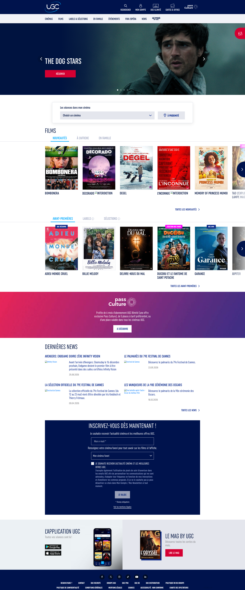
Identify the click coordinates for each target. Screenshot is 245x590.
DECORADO (88, 193)
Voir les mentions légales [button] (122, 507)
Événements (114, 19)
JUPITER (236, 274)
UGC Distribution (153, 583)
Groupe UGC (111, 583)
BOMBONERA (52, 193)
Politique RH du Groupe (175, 583)
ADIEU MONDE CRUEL (56, 274)
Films (60, 19)
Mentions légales (115, 587)
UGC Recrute (96, 583)
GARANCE (200, 274)
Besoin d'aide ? (66, 583)
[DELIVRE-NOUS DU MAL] (136, 248)
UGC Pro (125, 583)
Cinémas (49, 19)
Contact (81, 583)
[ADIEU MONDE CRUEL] (61, 248)
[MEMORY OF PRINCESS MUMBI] (211, 168)
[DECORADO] (99, 168)
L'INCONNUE (164, 193)
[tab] (60, 138)
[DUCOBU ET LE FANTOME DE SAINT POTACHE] (174, 248)
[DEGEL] (136, 168)
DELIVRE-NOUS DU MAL (132, 274)
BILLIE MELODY (90, 274)
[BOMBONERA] (61, 168)
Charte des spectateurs (179, 587)
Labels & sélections (78, 19)
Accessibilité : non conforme (152, 587)
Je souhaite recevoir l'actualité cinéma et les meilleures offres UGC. (122, 465)
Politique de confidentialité (68, 587)
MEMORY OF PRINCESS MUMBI (211, 193)
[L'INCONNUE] (174, 168)
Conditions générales (93, 587)
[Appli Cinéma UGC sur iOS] (53, 553)
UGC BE (137, 583)
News (144, 19)
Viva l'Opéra (130, 19)
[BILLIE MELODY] (99, 248)
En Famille (98, 19)
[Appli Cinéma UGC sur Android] (53, 546)
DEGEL (123, 193)
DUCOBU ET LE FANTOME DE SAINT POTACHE (172, 276)
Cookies (131, 587)
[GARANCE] (211, 248)
